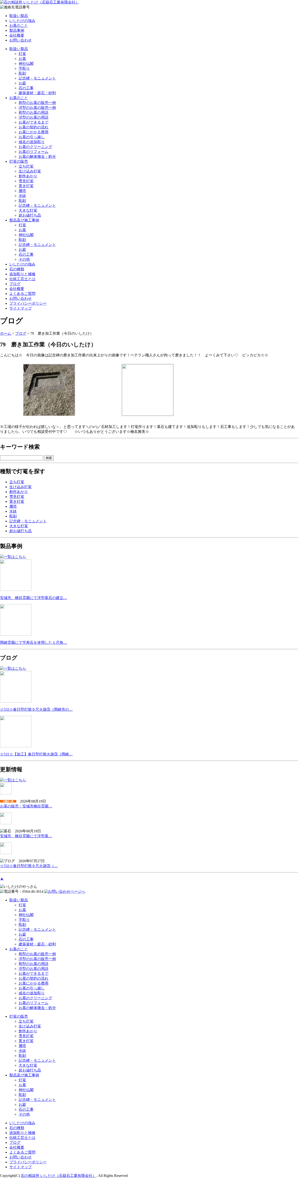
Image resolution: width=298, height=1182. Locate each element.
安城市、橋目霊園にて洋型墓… (26, 836)
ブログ (14, 284)
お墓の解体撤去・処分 (37, 157)
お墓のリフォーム (33, 152)
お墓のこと (18, 26)
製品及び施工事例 (24, 220)
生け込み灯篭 (30, 171)
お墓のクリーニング (35, 147)
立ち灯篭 (26, 166)
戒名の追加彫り (32, 142)
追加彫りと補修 (22, 274)
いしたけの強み (22, 21)
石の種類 (16, 269)
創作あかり (28, 176)
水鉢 (22, 196)
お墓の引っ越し (32, 137)
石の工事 (26, 88)
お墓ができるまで (33, 122)
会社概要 (16, 35)
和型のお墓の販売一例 (37, 103)
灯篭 (22, 54)
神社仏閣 (26, 63)
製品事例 (16, 30)
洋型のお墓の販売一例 (37, 108)
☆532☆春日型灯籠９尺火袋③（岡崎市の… (36, 709)
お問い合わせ (20, 40)
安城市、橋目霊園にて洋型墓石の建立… (33, 598)
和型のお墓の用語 (33, 112)
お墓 (22, 59)
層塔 (22, 191)
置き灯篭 (26, 186)
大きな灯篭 (28, 210)
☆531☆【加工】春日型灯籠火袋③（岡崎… (36, 754)
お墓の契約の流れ (33, 127)
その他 (24, 259)
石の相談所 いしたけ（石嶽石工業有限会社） (58, 1176)
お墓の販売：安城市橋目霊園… (26, 806)
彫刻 (22, 73)
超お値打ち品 (30, 215)
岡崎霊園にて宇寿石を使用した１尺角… (33, 642)
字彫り (24, 68)
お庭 (22, 83)
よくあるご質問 (22, 294)
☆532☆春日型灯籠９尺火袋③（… (29, 866)
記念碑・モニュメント (37, 78)
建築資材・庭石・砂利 (37, 93)
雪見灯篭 (26, 181)
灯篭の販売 (18, 161)
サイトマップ (20, 308)
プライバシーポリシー (28, 303)
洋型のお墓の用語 (33, 117)
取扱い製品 (18, 16)
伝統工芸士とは (22, 279)
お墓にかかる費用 (33, 132)
